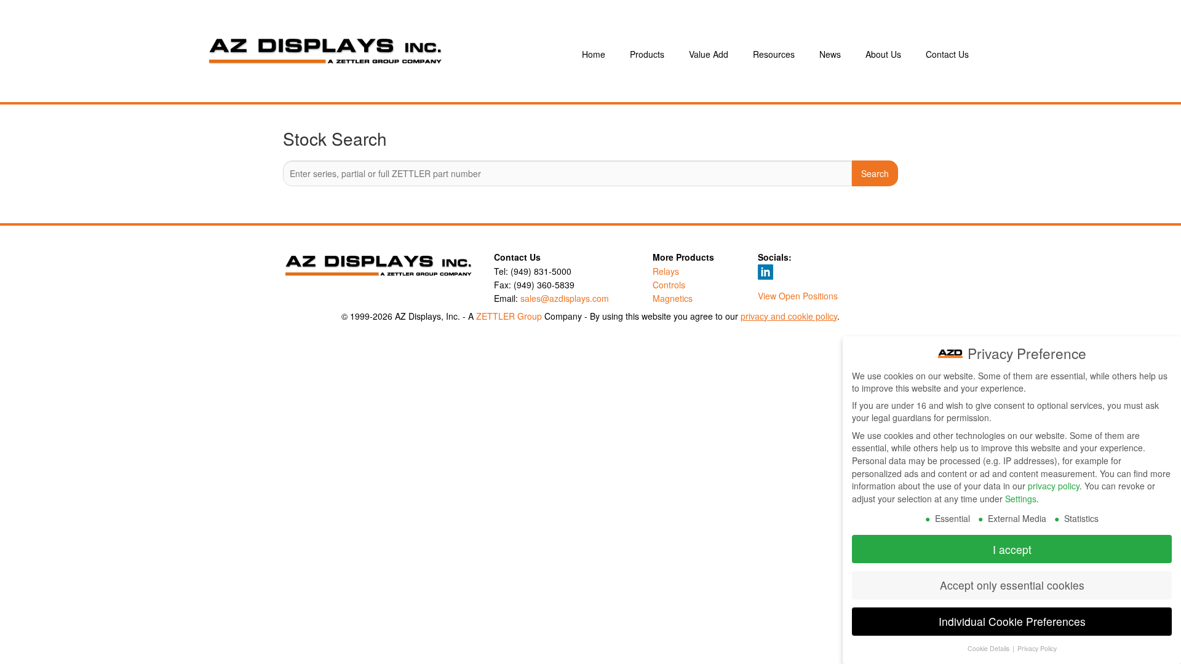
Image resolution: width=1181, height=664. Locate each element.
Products (647, 54)
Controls (669, 285)
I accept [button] (1012, 549)
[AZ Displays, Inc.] (377, 54)
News (830, 54)
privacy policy (1054, 486)
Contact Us (947, 54)
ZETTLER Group (509, 316)
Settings (1020, 498)
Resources (774, 54)
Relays (666, 271)
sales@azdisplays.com (564, 298)
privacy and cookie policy (789, 316)
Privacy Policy (1037, 648)
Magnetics (673, 298)
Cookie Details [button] (989, 648)
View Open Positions (798, 296)
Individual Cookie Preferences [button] (1012, 621)
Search (875, 173)
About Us (883, 54)
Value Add (708, 54)
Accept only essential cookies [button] (1012, 585)
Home (593, 54)
